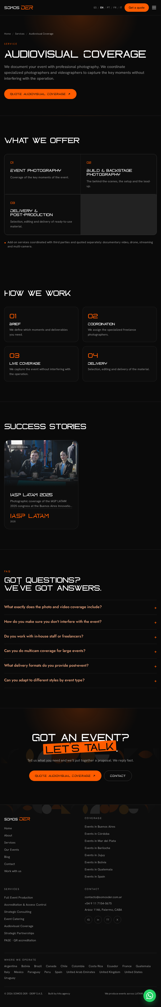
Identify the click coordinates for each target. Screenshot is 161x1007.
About (8, 835)
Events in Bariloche (97, 848)
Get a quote (137, 7)
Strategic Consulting (17, 912)
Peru (47, 972)
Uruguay (9, 978)
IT (121, 7)
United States (134, 972)
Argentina (10, 966)
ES (95, 7)
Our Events (11, 850)
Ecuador (112, 966)
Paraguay (34, 972)
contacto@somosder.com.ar (103, 897)
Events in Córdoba (97, 834)
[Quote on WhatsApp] (149, 995)
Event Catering (14, 919)
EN (101, 7)
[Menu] (154, 7)
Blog (7, 857)
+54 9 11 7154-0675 (98, 903)
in (98, 919)
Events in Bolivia (95, 862)
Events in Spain (95, 876)
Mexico (18, 972)
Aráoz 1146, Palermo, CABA (103, 910)
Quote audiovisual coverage (38, 94)
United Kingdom (109, 972)
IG (88, 919)
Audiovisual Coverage (18, 926)
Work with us (12, 871)
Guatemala (143, 966)
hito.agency (63, 993)
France (127, 966)
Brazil (38, 966)
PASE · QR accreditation (20, 940)
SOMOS (11, 7)
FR (114, 7)
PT (108, 7)
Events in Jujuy (95, 855)
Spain (58, 972)
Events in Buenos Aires (100, 826)
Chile (64, 966)
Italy (7, 972)
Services (20, 33)
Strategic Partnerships (19, 933)
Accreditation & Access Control (25, 904)
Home (7, 33)
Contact (118, 775)
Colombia (78, 966)
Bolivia (25, 966)
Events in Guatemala (99, 869)
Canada (51, 966)
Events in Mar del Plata (100, 841)
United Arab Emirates (80, 972)
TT (107, 919)
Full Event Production (18, 897)
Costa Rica (96, 966)
